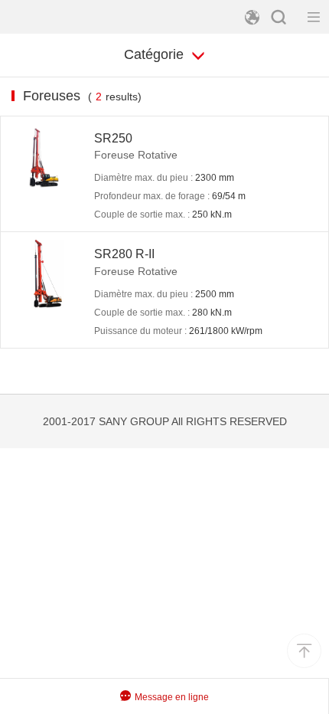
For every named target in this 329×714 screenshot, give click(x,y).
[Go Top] (304, 651)
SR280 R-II (124, 253)
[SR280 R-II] (47, 274)
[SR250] (47, 158)
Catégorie (155, 54)
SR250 (113, 138)
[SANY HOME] (57, 17)
